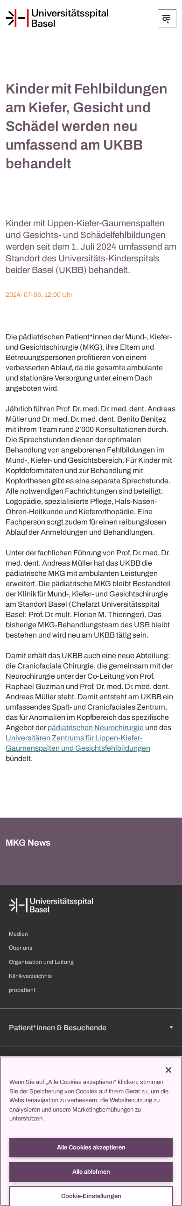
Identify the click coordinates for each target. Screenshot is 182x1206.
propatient (22, 990)
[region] (91, 1131)
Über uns (20, 948)
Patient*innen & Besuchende (57, 1028)
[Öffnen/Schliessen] (167, 18)
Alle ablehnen (91, 1172)
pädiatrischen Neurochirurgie (96, 728)
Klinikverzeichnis (30, 976)
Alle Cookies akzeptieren (91, 1147)
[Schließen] (168, 1070)
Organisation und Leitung (41, 962)
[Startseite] (57, 18)
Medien (18, 934)
